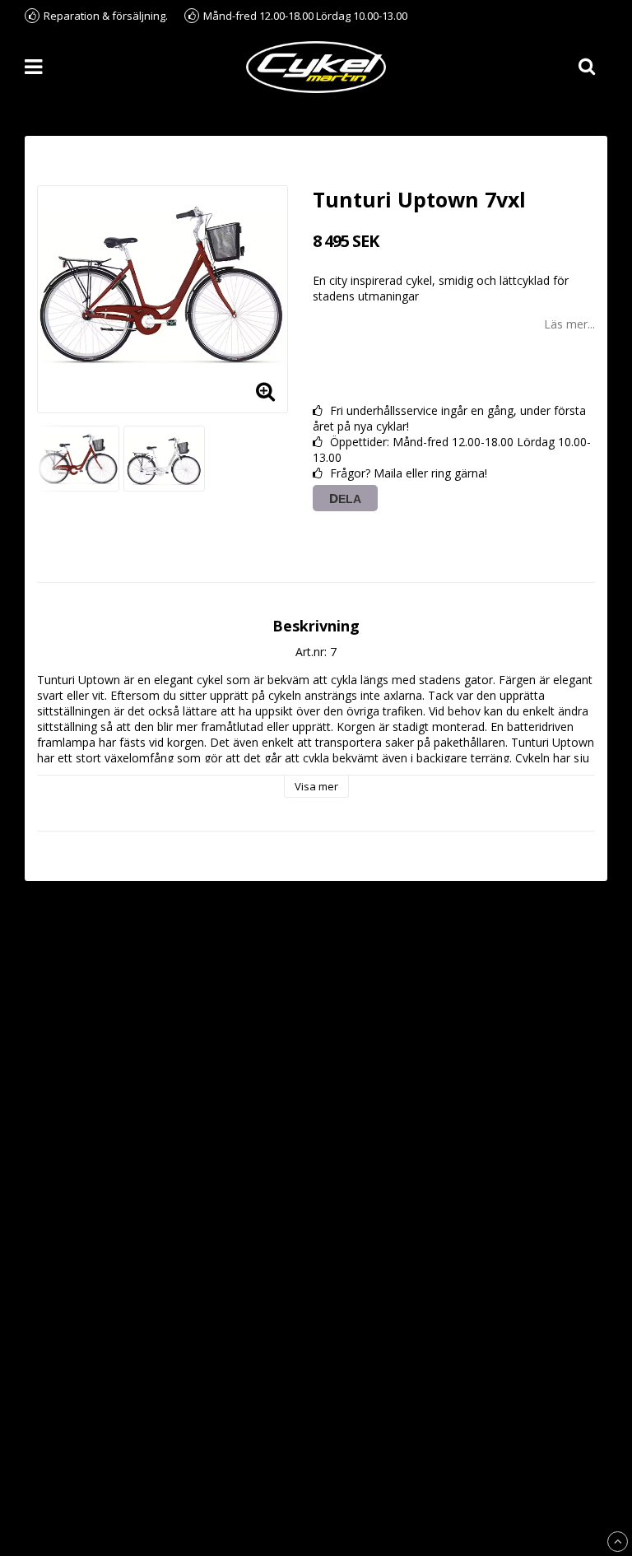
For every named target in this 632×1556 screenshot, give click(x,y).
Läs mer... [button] (569, 324)
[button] (265, 390)
